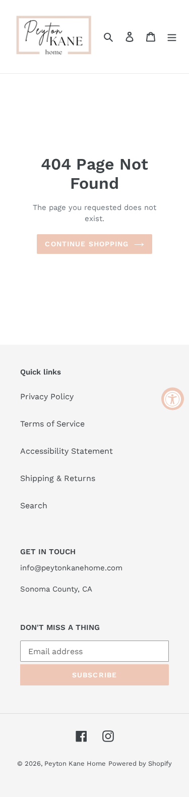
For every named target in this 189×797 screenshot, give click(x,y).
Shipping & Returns (57, 478)
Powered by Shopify (140, 763)
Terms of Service (52, 424)
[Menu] (171, 36)
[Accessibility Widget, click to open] (172, 398)
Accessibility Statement (66, 451)
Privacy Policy (47, 396)
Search (33, 505)
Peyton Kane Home (75, 763)
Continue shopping (87, 244)
